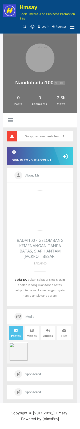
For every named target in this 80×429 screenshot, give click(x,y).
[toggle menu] (10, 120)
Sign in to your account (32, 160)
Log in (45, 26)
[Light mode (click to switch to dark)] (32, 26)
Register (61, 26)
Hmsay (28, 7)
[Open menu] (72, 26)
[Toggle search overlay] (24, 27)
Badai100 (21, 280)
